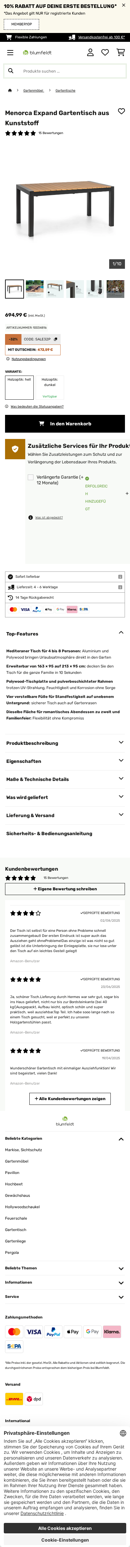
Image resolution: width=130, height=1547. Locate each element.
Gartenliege (15, 1241)
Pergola (12, 1252)
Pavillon (12, 1172)
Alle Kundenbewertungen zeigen (71, 1098)
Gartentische (65, 90)
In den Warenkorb (70, 424)
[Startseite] (15, 90)
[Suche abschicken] (10, 71)
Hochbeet (14, 1184)
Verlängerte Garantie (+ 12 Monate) (60, 480)
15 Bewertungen (50, 133)
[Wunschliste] (105, 52)
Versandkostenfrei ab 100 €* (101, 37)
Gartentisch (15, 1230)
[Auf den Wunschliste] (121, 111)
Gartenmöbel (33, 90)
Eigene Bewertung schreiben (67, 888)
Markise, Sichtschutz (23, 1150)
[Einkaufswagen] (120, 52)
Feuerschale (16, 1218)
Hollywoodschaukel (22, 1207)
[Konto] (90, 52)
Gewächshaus (17, 1195)
